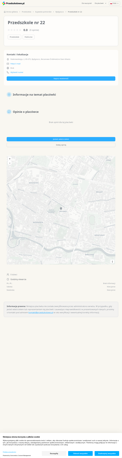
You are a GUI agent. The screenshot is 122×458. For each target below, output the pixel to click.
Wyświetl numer (16, 72)
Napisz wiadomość (61, 78)
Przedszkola (26, 12)
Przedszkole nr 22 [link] (75, 12)
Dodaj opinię (61, 145)
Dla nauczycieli (87, 3)
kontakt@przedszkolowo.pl (40, 312)
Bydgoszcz (60, 12)
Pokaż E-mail (15, 64)
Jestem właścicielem (61, 139)
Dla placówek (99, 3)
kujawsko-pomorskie (43, 12)
